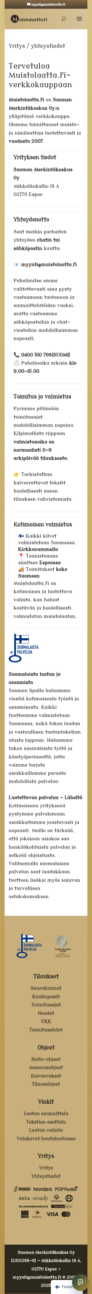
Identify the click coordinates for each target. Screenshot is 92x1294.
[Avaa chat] (80, 1282)
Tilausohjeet (46, 1084)
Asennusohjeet (46, 1067)
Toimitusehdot (46, 1029)
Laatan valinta (46, 1130)
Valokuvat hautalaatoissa (46, 1138)
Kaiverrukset (46, 1076)
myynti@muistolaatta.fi (37, 1277)
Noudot (46, 1013)
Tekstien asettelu (46, 1122)
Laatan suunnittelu (46, 1113)
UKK (46, 1021)
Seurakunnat (46, 988)
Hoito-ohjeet (46, 1059)
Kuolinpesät (46, 996)
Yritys (46, 1167)
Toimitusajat (46, 1004)
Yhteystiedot (46, 1176)
